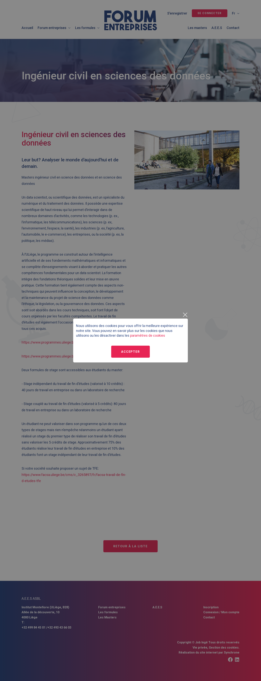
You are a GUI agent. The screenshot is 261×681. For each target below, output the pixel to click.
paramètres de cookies (147, 335)
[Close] (185, 315)
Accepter (130, 351)
